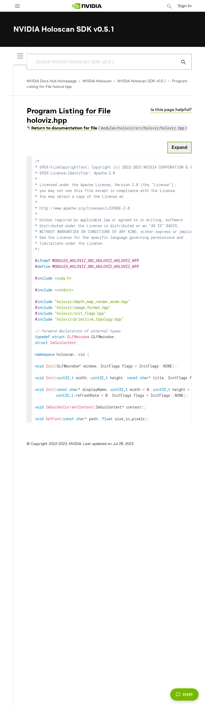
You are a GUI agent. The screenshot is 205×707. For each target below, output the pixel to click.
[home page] (87, 6)
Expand (179, 147)
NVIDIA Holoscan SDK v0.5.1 (141, 81)
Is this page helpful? (171, 109)
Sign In (185, 5)
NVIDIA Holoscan (97, 81)
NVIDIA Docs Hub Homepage (52, 81)
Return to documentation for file (64, 127)
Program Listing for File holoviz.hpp (69, 115)
